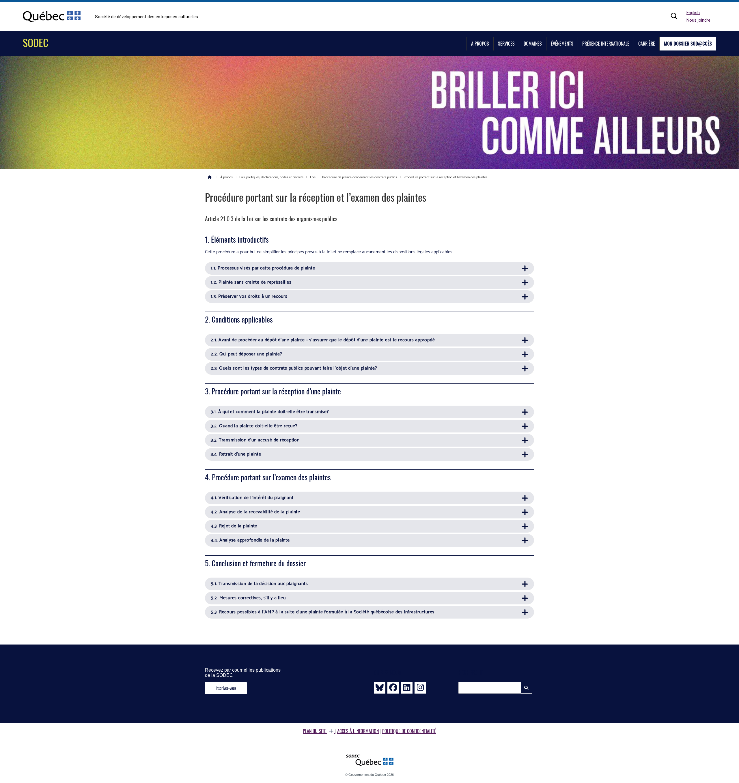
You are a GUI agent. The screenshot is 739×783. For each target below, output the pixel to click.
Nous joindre (698, 20)
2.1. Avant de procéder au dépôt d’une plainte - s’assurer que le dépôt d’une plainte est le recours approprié (323, 340)
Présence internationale (605, 43)
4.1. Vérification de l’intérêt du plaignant (252, 498)
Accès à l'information (358, 731)
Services (506, 43)
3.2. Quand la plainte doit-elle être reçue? (254, 426)
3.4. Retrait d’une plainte (236, 454)
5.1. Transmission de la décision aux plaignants (259, 584)
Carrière (646, 43)
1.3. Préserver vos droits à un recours (249, 296)
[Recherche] (677, 16)
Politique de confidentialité (409, 731)
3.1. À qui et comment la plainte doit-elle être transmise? (270, 412)
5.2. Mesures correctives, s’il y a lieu (248, 598)
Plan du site (315, 731)
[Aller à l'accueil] (210, 177)
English (693, 12)
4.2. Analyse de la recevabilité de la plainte (255, 512)
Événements (562, 43)
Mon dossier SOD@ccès (688, 43)
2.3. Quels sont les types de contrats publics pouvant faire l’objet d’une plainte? (294, 368)
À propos (480, 43)
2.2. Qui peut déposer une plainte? (246, 354)
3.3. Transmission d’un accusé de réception (255, 440)
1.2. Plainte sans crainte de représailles (251, 282)
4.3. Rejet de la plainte (234, 526)
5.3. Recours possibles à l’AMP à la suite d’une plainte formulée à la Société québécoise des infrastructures (322, 612)
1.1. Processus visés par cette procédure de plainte (263, 268)
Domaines (533, 43)
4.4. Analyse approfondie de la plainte (250, 540)
